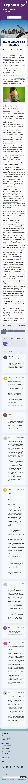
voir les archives (9, 780)
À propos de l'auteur (8, 338)
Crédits (2, 761)
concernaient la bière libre (13, 159)
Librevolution (10, 331)
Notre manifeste (4, 736)
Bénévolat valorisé (5, 748)
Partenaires (3, 749)
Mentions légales (4, 758)
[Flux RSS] (3, 767)
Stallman (23, 331)
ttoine (9, 583)
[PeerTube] (10, 767)
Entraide (3, 756)
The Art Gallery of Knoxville (17, 318)
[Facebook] (3, 770)
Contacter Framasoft (5, 738)
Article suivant (21, 325)
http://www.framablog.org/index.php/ (15, 405)
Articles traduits (8, 14)
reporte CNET (18, 226)
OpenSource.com (19, 78)
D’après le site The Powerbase (17, 172)
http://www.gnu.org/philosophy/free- (15, 633)
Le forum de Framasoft (6, 745)
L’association (4, 735)
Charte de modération (5, 751)
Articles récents (19, 338)
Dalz (9, 642)
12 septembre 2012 (20, 437)
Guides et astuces (5, 757)
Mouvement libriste (12, 329)
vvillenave (10, 356)
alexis (7, 50)
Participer (3, 747)
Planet (19, 331)
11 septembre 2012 (20, 358)
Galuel (9, 377)
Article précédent (7, 325)
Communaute (4, 331)
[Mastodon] (7, 767)
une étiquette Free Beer (15, 278)
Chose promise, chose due (10, 75)
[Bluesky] (18, 767)
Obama (15, 331)
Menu (5, 9)
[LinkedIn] (22, 767)
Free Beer (11, 266)
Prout (2, 740)
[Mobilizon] (14, 767)
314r (9, 437)
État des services (4, 739)
